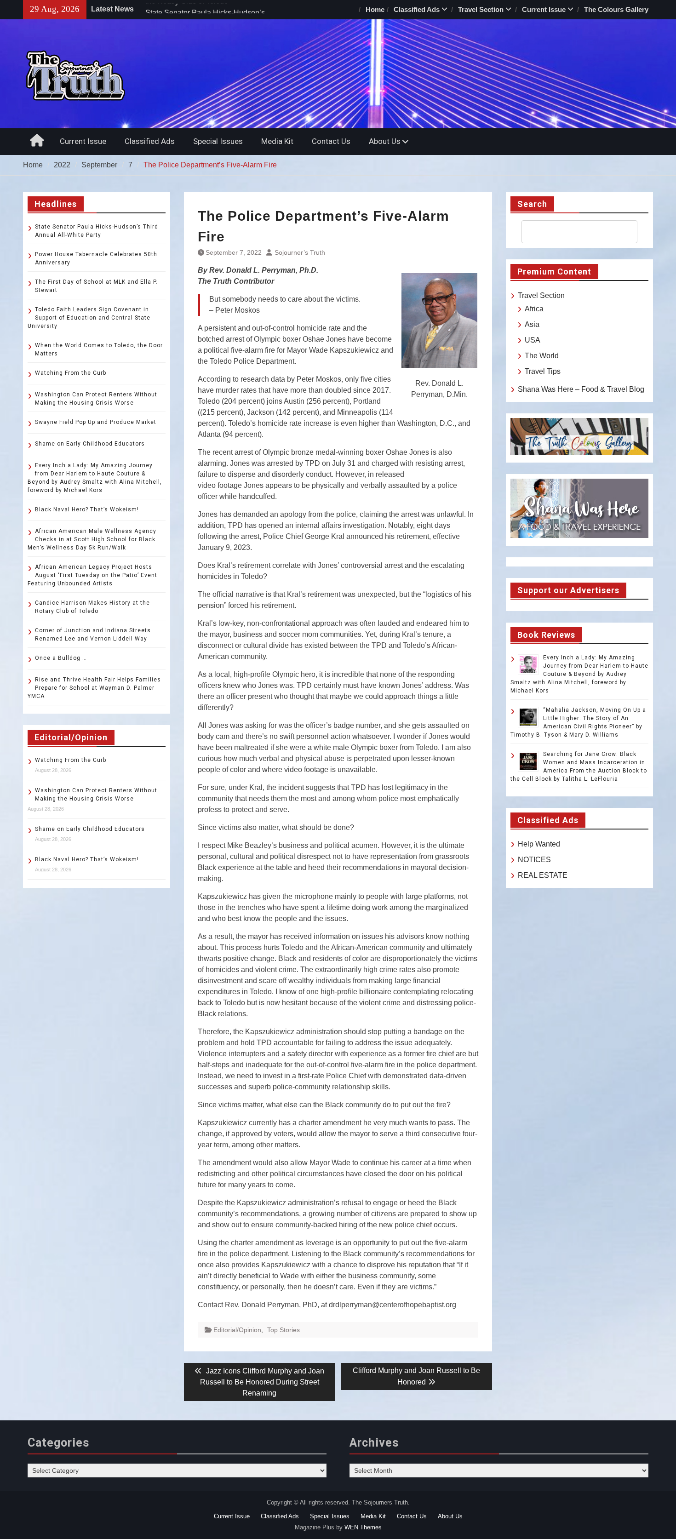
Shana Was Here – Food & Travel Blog (581, 389)
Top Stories (283, 1329)
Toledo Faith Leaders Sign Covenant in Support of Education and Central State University (89, 317)
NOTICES (534, 860)
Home (375, 9)
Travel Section (481, 9)
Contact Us (331, 141)
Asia (532, 324)
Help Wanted (539, 844)
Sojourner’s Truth (300, 252)
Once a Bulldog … (61, 658)
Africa (534, 309)
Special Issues (218, 141)
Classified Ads (417, 9)
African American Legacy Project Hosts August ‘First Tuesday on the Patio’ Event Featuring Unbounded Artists (92, 575)
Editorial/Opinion (237, 1329)
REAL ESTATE (542, 875)
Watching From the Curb (70, 373)
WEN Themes (363, 1527)
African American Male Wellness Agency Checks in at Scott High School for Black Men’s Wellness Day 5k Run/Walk (92, 539)
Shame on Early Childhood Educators (90, 444)
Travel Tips (543, 371)
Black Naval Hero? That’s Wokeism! (87, 509)
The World (542, 356)
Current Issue (544, 9)
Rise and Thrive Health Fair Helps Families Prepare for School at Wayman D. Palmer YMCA (94, 687)
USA (532, 340)
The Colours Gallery (616, 9)
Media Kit (277, 141)
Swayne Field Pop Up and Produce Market (95, 422)
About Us (385, 141)
